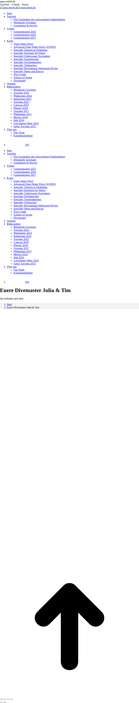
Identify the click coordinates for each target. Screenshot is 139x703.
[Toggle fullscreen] (8, 699)
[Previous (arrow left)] (1, 702)
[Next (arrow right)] (4, 702)
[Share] (4, 699)
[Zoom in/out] (11, 699)
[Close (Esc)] (1, 699)
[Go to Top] (69, 695)
